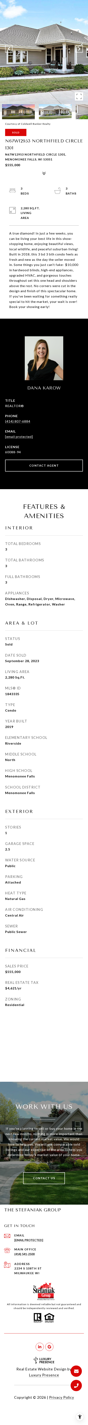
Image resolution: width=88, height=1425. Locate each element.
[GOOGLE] (49, 1347)
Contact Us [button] (44, 1178)
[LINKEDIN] (40, 1347)
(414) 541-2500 (24, 1254)
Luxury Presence (44, 1375)
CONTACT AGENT (44, 465)
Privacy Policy (61, 1397)
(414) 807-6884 (17, 421)
